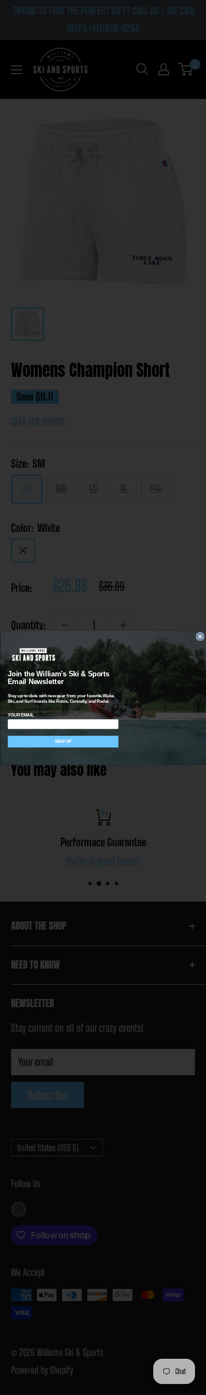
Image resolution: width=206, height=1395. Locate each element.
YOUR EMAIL (21, 715)
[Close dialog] (200, 636)
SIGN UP (62, 741)
